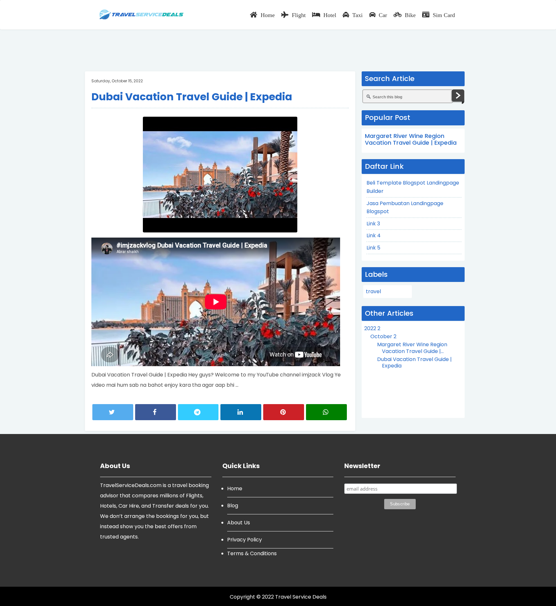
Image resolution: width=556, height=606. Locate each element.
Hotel (329, 15)
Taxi (357, 15)
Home (268, 15)
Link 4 (373, 235)
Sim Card (444, 15)
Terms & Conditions (252, 553)
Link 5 (373, 247)
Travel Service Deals (301, 597)
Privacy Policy (244, 539)
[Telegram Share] (198, 412)
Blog (232, 505)
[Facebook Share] (155, 412)
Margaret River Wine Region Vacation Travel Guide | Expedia (411, 139)
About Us (238, 522)
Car (383, 15)
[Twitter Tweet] (112, 412)
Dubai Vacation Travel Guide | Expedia (191, 96)
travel (373, 291)
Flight (299, 15)
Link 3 (373, 223)
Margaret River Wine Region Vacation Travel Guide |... (412, 348)
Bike (410, 15)
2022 (372, 328)
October (383, 336)
